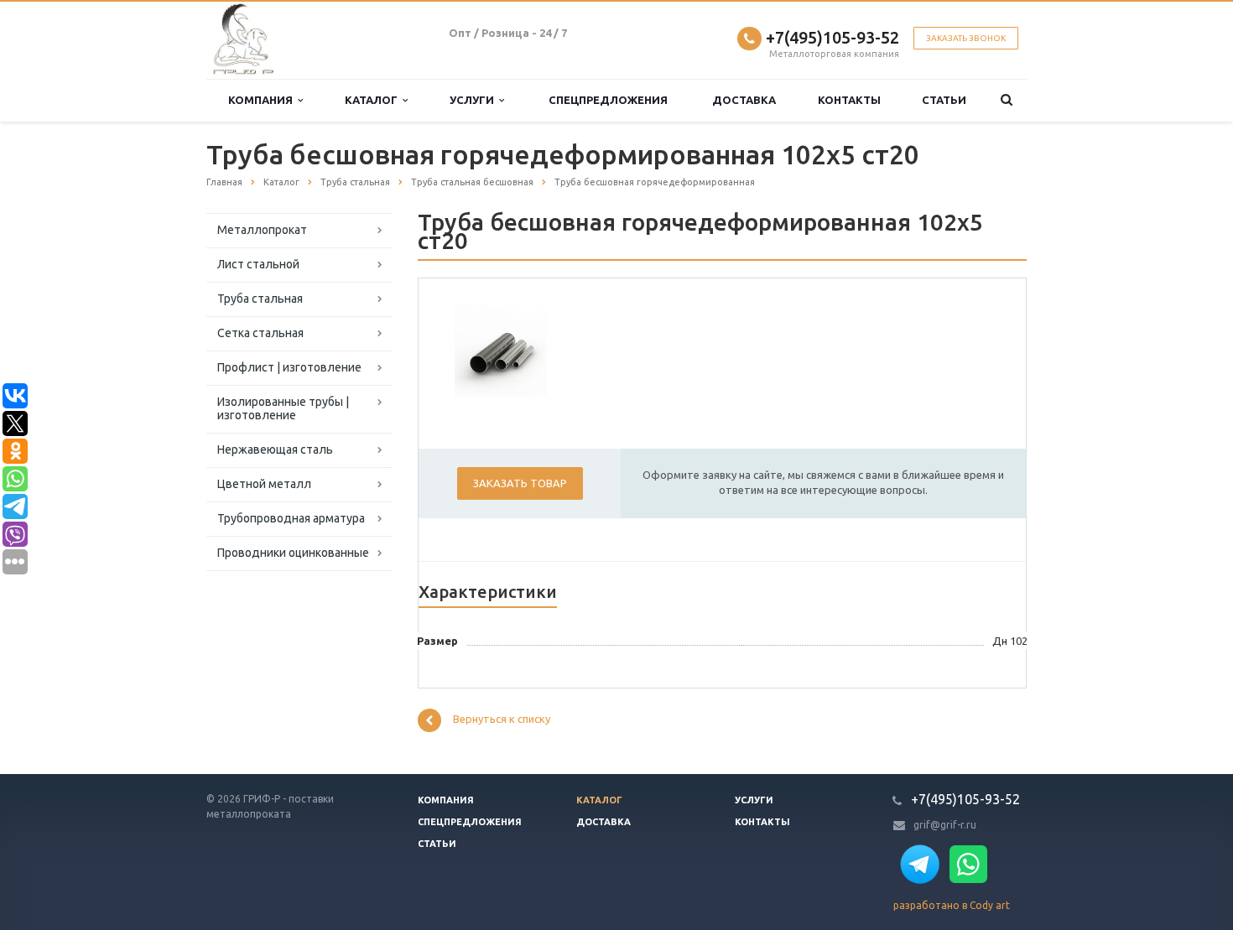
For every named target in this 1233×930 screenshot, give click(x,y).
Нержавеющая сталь (275, 449)
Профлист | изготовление (289, 367)
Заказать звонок (966, 38)
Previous (479, 348)
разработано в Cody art (951, 905)
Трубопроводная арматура (291, 518)
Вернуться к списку (501, 719)
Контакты (849, 100)
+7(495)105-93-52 (832, 37)
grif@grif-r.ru (944, 824)
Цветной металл (264, 484)
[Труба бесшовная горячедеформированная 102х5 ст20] (501, 350)
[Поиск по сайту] (1006, 100)
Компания (263, 100)
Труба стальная (260, 298)
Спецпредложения (608, 100)
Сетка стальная (260, 333)
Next (522, 348)
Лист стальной (258, 264)
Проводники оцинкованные (293, 552)
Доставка (744, 100)
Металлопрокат (262, 229)
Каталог (374, 100)
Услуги (474, 100)
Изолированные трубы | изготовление (283, 408)
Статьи (944, 100)
